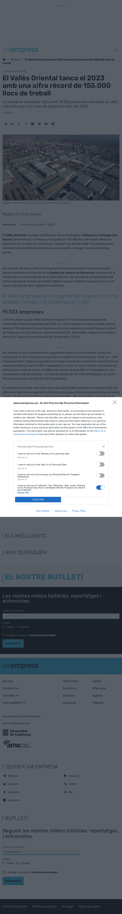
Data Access (61, 511)
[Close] (116, 403)
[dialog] (61, 457)
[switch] (100, 453)
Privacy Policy (79, 511)
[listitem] (61, 446)
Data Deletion (43, 511)
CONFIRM (38, 499)
